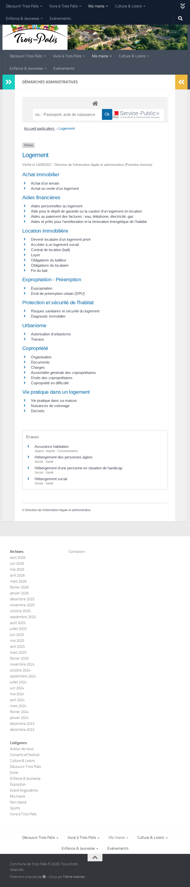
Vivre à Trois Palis (63, 6)
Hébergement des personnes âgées (64, 457)
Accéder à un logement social (55, 244)
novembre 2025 (22, 605)
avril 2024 (17, 700)
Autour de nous (22, 749)
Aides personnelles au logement (56, 206)
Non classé (18, 802)
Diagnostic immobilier (48, 316)
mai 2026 (17, 569)
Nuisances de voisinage (50, 406)
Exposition (18, 784)
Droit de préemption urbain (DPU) (58, 293)
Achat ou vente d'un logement (55, 188)
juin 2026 (17, 563)
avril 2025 (17, 646)
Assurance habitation (52, 446)
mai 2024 (17, 694)
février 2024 (19, 712)
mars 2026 (18, 581)
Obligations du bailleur (48, 260)
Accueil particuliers (39, 128)
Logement (67, 128)
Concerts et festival (24, 755)
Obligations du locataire (50, 265)
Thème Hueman (74, 877)
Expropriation (41, 288)
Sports (15, 808)
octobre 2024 (20, 670)
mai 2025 (17, 640)
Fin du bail (39, 270)
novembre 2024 (22, 664)
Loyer (35, 255)
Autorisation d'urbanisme (51, 334)
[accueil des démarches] (95, 103)
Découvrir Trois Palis (22, 6)
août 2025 (17, 623)
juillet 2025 (18, 629)
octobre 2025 (20, 611)
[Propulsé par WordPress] (44, 876)
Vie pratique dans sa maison (54, 400)
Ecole (14, 772)
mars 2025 (18, 652)
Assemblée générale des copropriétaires (63, 372)
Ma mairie (96, 6)
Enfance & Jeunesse (22, 18)
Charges (38, 367)
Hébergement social (51, 479)
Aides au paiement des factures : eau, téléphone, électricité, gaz (82, 216)
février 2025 (19, 658)
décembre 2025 (22, 599)
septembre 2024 (23, 676)
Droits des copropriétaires (51, 378)
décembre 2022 (22, 729)
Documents (40, 362)
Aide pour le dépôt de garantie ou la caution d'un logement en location (86, 211)
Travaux (37, 339)
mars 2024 (18, 706)
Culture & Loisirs (128, 6)
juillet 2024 (18, 682)
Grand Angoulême (24, 790)
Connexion (77, 551)
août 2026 (17, 557)
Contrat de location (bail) (50, 250)
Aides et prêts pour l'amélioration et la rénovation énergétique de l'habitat (89, 221)
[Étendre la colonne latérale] (8, 82)
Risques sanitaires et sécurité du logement (65, 311)
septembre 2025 (23, 617)
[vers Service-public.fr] (133, 115)
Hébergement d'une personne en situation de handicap (78, 468)
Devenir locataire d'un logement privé (61, 239)
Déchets (38, 411)
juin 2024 (17, 688)
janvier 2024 (19, 717)
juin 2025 (17, 634)
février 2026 (19, 587)
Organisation (41, 357)
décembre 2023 (22, 723)
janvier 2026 (19, 593)
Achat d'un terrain (45, 183)
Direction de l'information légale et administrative (58, 510)
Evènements (60, 18)
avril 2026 (17, 575)
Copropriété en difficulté (50, 383)
